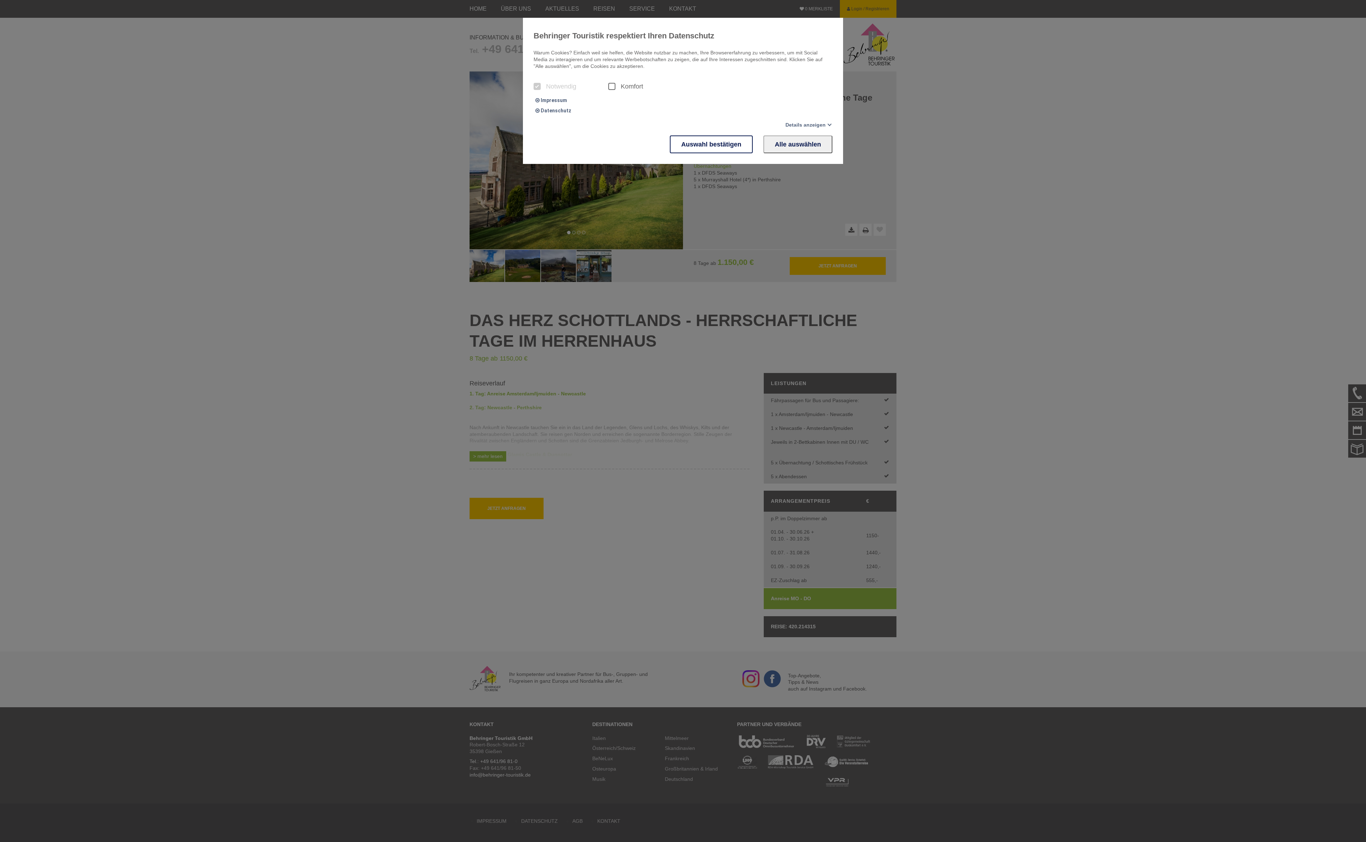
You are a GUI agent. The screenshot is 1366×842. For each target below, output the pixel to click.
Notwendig (561, 86)
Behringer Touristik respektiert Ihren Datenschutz (624, 35)
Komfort (632, 86)
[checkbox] (537, 86)
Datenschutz (555, 110)
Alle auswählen (798, 144)
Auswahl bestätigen (711, 144)
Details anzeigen (805, 125)
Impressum (553, 100)
